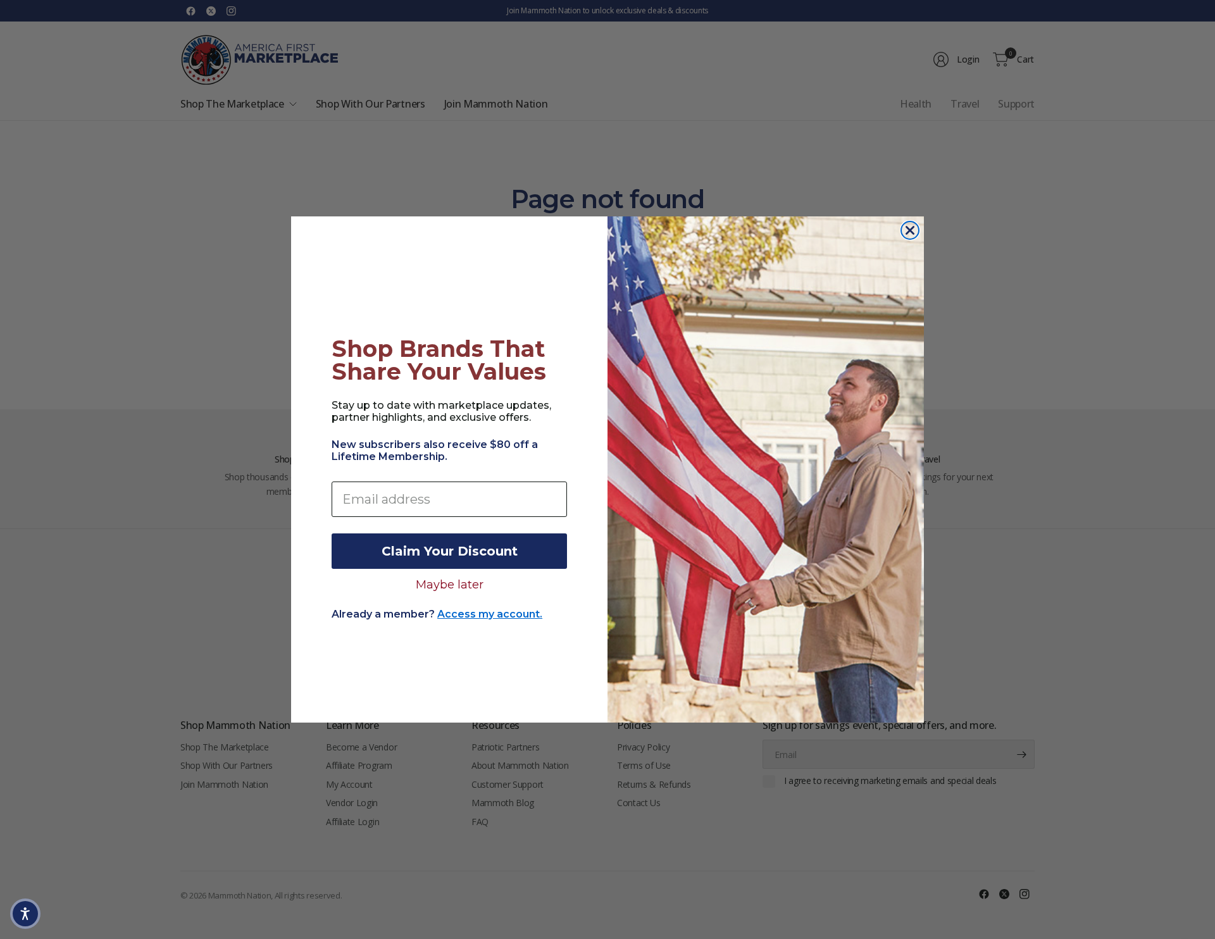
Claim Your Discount (450, 551)
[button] (25, 914)
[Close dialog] (910, 230)
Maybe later (449, 584)
